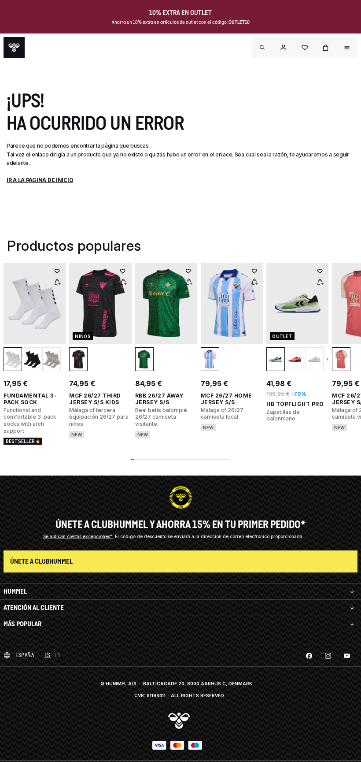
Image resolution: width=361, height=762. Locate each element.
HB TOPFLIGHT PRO (295, 404)
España (24, 655)
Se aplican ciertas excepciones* (78, 536)
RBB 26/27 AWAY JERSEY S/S (159, 399)
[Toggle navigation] (262, 47)
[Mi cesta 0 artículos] (325, 47)
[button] (283, 47)
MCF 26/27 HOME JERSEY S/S (226, 399)
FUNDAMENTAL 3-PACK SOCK (30, 399)
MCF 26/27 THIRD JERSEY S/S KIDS (95, 399)
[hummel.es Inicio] (14, 47)
